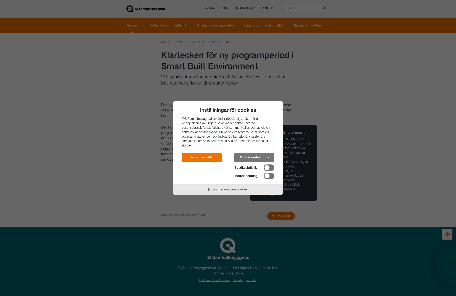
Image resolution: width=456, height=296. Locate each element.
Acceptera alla (202, 157)
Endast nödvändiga (254, 157)
